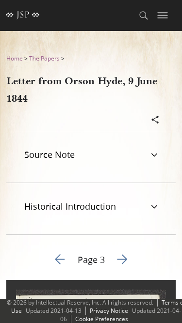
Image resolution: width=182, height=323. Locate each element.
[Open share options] (155, 120)
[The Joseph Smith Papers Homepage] (23, 15)
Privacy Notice (109, 311)
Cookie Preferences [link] (101, 319)
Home (14, 58)
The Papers (44, 58)
